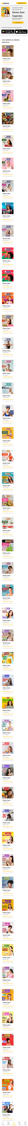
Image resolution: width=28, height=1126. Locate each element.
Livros (19, 1124)
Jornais (8, 1124)
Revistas (14, 1124)
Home (2, 1124)
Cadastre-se (21, 3)
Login (25, 1124)
